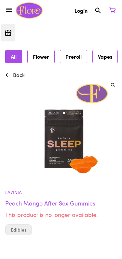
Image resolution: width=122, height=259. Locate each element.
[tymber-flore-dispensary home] (29, 10)
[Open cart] (111, 10)
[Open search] (98, 10)
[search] (113, 85)
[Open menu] (9, 10)
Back (19, 75)
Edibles (18, 229)
